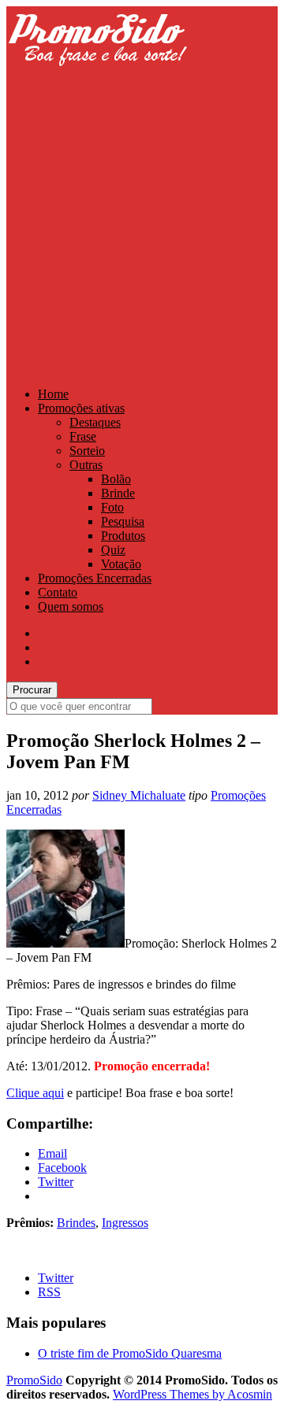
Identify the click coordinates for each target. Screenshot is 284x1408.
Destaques (95, 422)
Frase (82, 436)
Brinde (118, 493)
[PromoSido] (97, 80)
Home (53, 394)
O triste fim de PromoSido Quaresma (130, 1353)
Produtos (123, 535)
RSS (49, 1292)
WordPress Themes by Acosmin (192, 1394)
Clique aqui (35, 1092)
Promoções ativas (81, 408)
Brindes (76, 1222)
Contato (57, 592)
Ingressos (125, 1222)
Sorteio (87, 450)
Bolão (116, 479)
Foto (112, 507)
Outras (86, 464)
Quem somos (70, 606)
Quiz (113, 549)
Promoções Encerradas (94, 578)
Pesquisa (122, 521)
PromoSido (34, 1380)
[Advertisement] (142, 229)
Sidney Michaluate (138, 795)
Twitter (55, 1277)
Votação (121, 564)
